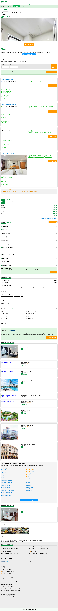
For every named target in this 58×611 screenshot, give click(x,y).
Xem (22, 16)
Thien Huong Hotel (25, 362)
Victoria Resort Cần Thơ (27, 401)
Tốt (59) (2, 475)
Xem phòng (53, 272)
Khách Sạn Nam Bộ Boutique (28, 444)
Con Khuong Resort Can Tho (28, 410)
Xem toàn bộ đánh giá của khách (49, 218)
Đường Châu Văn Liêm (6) (6, 480)
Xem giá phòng (29, 44)
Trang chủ (2, 540)
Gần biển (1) (3, 469)
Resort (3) (28, 482)
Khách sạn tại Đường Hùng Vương (7, 541)
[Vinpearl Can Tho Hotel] (9, 371)
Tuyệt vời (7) (3, 472)
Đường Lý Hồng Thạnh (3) (6, 492)
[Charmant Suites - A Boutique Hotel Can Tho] (9, 396)
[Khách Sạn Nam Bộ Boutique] (9, 451)
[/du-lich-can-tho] (15, 530)
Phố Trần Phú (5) (4, 483)
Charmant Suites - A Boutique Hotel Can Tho (32, 395)
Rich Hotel (23, 509)
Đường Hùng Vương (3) (6, 488)
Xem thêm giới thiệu (28, 54)
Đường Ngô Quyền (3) (5, 487)
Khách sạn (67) (29, 480)
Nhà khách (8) (29, 490)
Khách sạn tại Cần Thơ (24, 540)
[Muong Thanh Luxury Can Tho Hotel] (9, 385)
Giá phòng (53, 66)
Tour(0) (11, 6)
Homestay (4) (28, 485)
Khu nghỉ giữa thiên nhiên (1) (32, 488)
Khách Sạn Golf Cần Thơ (27, 425)
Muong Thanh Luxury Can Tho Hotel (30, 380)
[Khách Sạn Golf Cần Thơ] (9, 432)
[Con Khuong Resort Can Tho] (9, 415)
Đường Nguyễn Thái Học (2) (7, 493)
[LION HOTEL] (9, 351)
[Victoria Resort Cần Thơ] (9, 401)
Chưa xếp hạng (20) (30, 478)
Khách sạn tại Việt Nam (12, 540)
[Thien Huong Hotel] (9, 362)
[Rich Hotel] (9, 514)
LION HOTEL (24, 346)
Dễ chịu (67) (3, 477)
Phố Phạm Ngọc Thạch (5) (6, 482)
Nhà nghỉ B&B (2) (29, 487)
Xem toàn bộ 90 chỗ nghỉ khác (29, 500)
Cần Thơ (4, 6)
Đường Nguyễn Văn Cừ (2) (6, 495)
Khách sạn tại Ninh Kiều (37, 540)
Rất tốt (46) (3, 473)
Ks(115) (17, 6)
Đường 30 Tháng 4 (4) (5, 485)
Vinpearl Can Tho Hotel (27, 371)
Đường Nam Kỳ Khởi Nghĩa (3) (7, 490)
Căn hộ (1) (28, 483)
